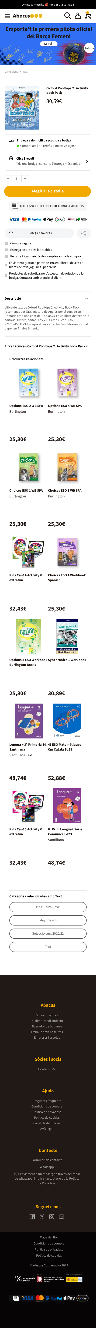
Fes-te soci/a (46, 1069)
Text (25, 72)
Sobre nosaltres (47, 1015)
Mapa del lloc (49, 1237)
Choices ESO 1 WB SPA (26, 490)
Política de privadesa (47, 1112)
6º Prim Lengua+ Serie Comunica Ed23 (65, 832)
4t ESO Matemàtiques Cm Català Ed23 (64, 747)
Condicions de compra (46, 1106)
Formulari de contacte (46, 1160)
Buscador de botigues (47, 1026)
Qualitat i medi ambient (47, 1021)
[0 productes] (88, 17)
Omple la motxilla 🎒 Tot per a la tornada (48, 5)
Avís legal (46, 1129)
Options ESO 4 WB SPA (65, 405)
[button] (78, 16)
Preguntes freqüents (47, 1101)
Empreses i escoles (47, 1037)
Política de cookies (47, 1117)
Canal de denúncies (46, 1123)
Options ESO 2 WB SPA (26, 405)
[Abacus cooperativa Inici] (29, 18)
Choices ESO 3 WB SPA (65, 490)
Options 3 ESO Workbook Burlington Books (28, 662)
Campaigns (11, 72)
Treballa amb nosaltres (47, 1032)
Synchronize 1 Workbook (67, 659)
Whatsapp (47, 1167)
